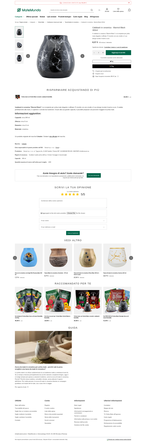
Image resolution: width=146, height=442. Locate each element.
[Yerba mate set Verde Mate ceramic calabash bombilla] (17, 97)
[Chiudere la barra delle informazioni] (129, 3)
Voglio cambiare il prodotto (23, 417)
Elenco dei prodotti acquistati (54, 414)
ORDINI (18, 401)
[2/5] (66, 194)
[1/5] (62, 194)
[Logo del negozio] (29, 10)
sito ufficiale (53, 136)
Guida (73, 327)
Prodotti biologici (64, 17)
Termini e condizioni (80, 416)
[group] (55, 56)
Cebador (24, 144)
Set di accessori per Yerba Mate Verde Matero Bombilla (57, 317)
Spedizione (77, 408)
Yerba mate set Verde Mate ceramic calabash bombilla (36, 97)
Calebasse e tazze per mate (54, 22)
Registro (47, 405)
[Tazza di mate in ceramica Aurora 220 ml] (117, 257)
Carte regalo (77, 17)
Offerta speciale (32, 17)
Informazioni (79, 401)
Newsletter (48, 423)
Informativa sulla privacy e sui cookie (85, 419)
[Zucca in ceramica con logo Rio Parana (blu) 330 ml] (29, 257)
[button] (28, 56)
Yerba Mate (41, 22)
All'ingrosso (94, 17)
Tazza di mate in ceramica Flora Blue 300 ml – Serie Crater (87, 273)
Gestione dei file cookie (81, 425)
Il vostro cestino (49, 408)
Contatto (17, 420)
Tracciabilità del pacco (22, 408)
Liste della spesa (50, 411)
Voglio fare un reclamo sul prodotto (26, 411)
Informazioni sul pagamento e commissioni (83, 412)
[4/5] (73, 194)
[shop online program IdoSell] (119, 439)
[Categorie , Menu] (24, 17)
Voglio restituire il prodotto (23, 414)
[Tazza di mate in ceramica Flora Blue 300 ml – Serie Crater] (88, 257)
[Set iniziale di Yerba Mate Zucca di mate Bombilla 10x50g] (29, 301)
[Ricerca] (91, 10)
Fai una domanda (93, 175)
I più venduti (51, 17)
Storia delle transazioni (52, 417)
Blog (86, 17)
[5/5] (77, 194)
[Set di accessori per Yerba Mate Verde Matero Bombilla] (58, 301)
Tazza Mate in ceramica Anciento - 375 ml (56, 273)
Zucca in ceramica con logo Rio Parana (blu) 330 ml (28, 273)
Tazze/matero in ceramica (72, 22)
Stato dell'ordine (20, 405)
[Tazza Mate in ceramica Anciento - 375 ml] (58, 257)
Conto (47, 401)
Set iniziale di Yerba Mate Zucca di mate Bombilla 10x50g (28, 317)
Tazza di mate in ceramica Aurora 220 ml (114, 273)
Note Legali (77, 405)
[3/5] (70, 194)
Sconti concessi (49, 420)
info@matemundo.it (21, 434)
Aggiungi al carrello (118, 52)
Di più (57, 147)
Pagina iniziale (23, 22)
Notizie (42, 17)
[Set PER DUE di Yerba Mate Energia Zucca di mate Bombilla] (117, 301)
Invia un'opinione (73, 233)
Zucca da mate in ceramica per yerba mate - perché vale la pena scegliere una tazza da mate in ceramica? (38, 368)
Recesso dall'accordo (81, 422)
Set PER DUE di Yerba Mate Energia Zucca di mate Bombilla (116, 317)
